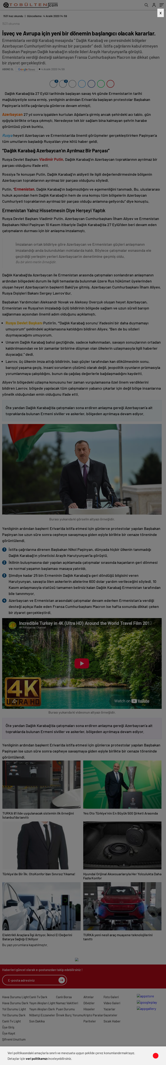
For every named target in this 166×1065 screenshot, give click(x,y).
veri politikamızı (37, 1058)
